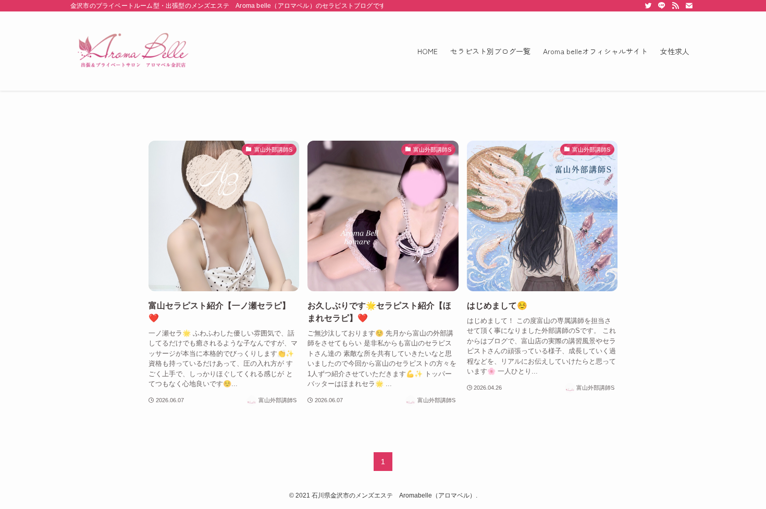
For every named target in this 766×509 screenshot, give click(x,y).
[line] (662, 5)
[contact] (689, 5)
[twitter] (648, 5)
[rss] (675, 5)
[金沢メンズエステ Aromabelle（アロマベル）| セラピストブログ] (132, 51)
